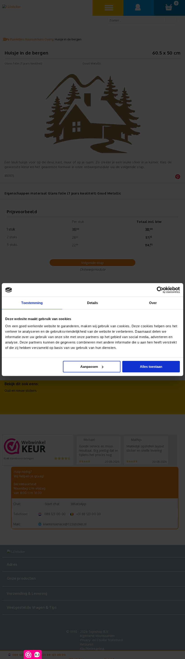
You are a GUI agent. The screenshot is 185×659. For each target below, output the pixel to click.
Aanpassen (89, 366)
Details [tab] (92, 303)
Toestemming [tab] (32, 303)
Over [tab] (153, 303)
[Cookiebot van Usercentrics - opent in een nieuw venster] (160, 289)
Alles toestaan (151, 366)
